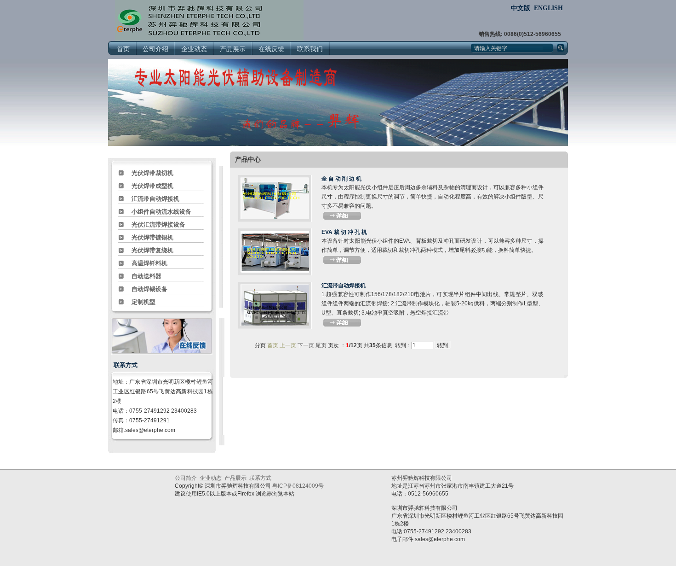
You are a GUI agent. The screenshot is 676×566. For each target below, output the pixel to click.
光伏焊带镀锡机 (152, 237)
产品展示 (233, 49)
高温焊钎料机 (149, 263)
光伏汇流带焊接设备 (158, 224)
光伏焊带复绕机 (152, 250)
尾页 (321, 345)
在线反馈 (271, 49)
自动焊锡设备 (149, 289)
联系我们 (310, 49)
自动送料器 (146, 276)
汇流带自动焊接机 (155, 198)
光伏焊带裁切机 (152, 172)
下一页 (306, 345)
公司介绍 (155, 49)
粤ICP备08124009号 (298, 486)
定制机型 (143, 301)
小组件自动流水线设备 (161, 211)
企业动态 (194, 49)
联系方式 (260, 478)
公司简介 (186, 478)
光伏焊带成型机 (152, 185)
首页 (123, 49)
